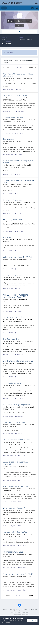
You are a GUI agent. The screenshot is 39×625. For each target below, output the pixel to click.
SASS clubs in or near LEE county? (16, 440)
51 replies (19, 398)
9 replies (19, 434)
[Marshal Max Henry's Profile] (19, 32)
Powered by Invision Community (19, 614)
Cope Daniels (28, 425)
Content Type (10, 52)
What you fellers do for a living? (15, 95)
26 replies (22, 502)
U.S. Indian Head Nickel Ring (14, 422)
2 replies (19, 269)
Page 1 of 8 (19, 67)
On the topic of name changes (15, 317)
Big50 (26, 141)
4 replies (19, 311)
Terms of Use (6, 622)
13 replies (19, 231)
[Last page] (35, 67)
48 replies (20, 133)
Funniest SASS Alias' (13, 552)
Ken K (26, 407)
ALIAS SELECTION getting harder (16, 405)
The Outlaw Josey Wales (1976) (15, 486)
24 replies (22, 545)
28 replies (19, 416)
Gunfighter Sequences (12, 200)
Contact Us (26, 610)
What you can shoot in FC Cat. (18, 257)
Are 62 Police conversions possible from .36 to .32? (15, 296)
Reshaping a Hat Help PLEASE (15, 532)
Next (31, 67)
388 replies (20, 111)
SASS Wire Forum (12, 2)
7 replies (19, 333)
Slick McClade (28, 78)
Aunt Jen (27, 385)
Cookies (34, 610)
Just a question (9, 139)
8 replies (22, 455)
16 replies (19, 354)
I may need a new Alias (12, 383)
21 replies (19, 213)
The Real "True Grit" (11, 339)
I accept (33, 620)
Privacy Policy (15, 610)
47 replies (22, 526)
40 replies (20, 89)
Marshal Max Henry (9, 78)
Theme (5, 610)
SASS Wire (12, 80)
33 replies (19, 154)
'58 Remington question (12, 220)
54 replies (22, 568)
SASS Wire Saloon (19, 122)
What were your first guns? (14, 508)
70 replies (19, 174)
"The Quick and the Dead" (13, 117)
